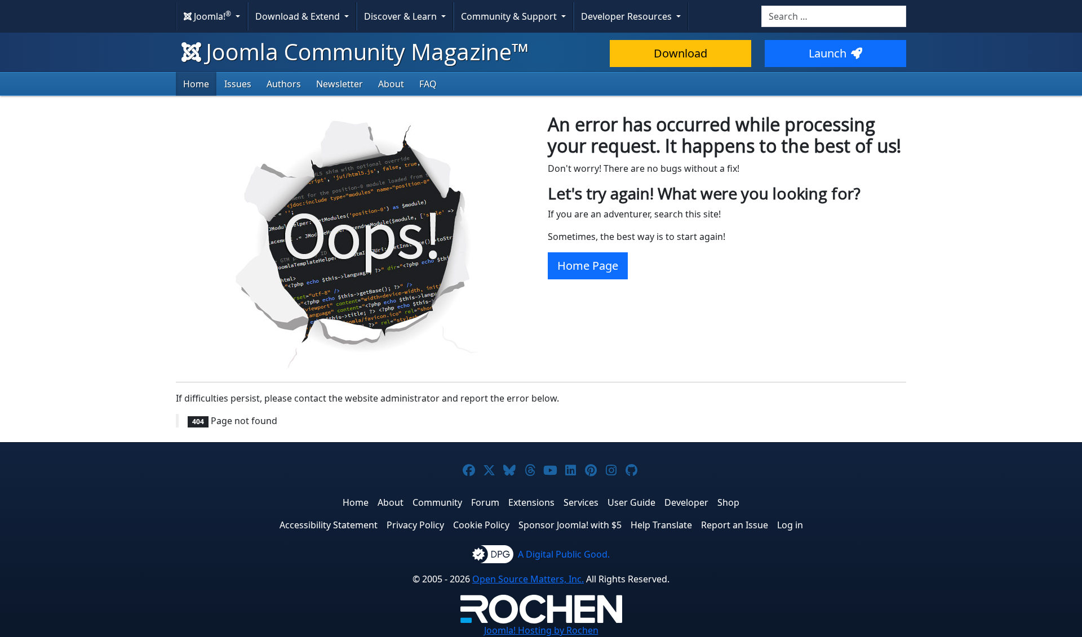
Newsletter (339, 84)
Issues (237, 84)
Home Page (587, 265)
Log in (790, 525)
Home (196, 84)
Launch (827, 53)
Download (680, 53)
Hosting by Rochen (541, 630)
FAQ (428, 84)
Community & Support (510, 16)
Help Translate (661, 525)
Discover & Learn (401, 16)
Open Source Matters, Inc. (528, 579)
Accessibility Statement (329, 525)
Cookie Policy (481, 525)
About (391, 84)
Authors (284, 84)
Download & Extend (298, 16)
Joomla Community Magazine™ (367, 51)
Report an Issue (734, 525)
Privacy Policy (415, 525)
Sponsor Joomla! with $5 (570, 525)
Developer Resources (627, 16)
